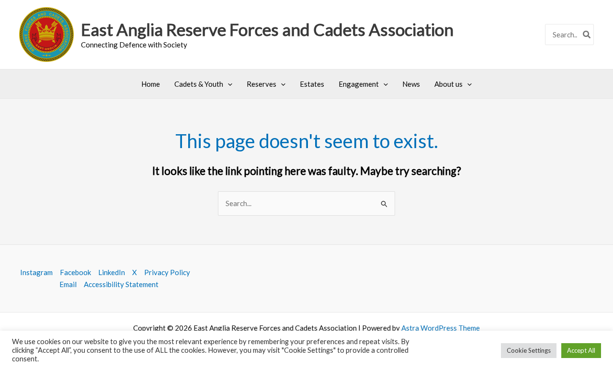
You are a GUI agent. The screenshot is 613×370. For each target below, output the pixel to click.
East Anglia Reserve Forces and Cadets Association (267, 29)
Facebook (75, 272)
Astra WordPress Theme (440, 328)
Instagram (36, 272)
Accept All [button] (581, 350)
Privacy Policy (167, 272)
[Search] (587, 34)
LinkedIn (111, 272)
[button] (227, 83)
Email (68, 284)
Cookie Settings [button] (529, 350)
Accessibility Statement (121, 284)
